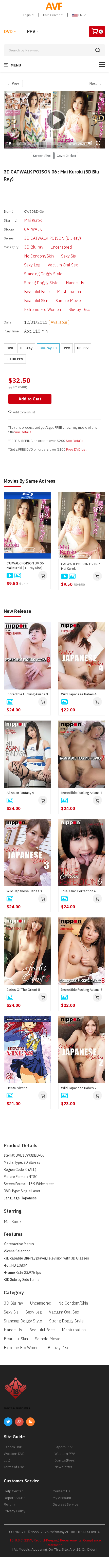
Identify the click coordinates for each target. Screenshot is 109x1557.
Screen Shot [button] (42, 156)
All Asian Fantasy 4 (20, 793)
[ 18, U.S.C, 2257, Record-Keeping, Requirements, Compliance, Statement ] (55, 1542)
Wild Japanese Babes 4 (79, 694)
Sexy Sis (68, 256)
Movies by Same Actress (29, 481)
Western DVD (14, 1453)
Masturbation (69, 291)
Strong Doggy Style (41, 282)
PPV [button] (67, 348)
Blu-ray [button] (26, 348)
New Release (17, 611)
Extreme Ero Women (42, 309)
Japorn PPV (63, 1447)
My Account (62, 1497)
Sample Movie (68, 300)
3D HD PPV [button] (15, 359)
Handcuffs (75, 282)
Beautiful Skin (36, 300)
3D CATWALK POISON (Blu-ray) (52, 238)
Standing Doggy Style (43, 273)
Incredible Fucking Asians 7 (81, 793)
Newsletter (63, 1467)
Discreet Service (65, 1504)
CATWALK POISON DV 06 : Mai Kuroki (80, 566)
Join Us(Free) (65, 1460)
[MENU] (102, 64)
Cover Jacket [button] (66, 156)
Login (27, 15)
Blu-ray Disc (79, 309)
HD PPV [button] (82, 348)
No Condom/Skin (39, 256)
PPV (31, 31)
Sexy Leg (32, 264)
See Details (22, 432)
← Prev (13, 83)
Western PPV (65, 1453)
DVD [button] (10, 348)
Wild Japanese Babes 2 (79, 1088)
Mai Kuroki (33, 220)
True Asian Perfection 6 (78, 891)
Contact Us (61, 1491)
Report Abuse (15, 1497)
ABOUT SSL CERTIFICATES (17, 1408)
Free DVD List (76, 449)
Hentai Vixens (17, 1088)
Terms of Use (14, 1467)
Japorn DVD (13, 1447)
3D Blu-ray (33, 247)
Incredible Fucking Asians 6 (81, 989)
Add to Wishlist (24, 412)
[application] (54, 119)
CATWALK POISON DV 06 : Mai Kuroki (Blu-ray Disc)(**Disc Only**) (26, 565)
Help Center (51, 15)
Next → (95, 83)
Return (9, 1504)
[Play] (54, 120)
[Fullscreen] (98, 143)
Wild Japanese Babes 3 (24, 891)
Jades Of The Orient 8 (23, 989)
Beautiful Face (37, 291)
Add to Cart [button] (30, 398)
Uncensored (61, 247)
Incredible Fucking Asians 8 (27, 694)
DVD (8, 31)
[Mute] (90, 143)
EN (80, 15)
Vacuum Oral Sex (63, 264)
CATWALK (33, 229)
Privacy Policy (14, 1511)
